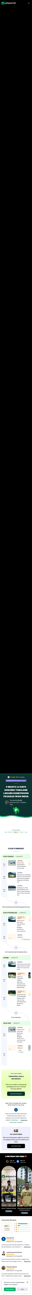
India (22, 1289)
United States (10, 1289)
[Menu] (29, 3)
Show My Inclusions (16, 1094)
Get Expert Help (16, 1146)
